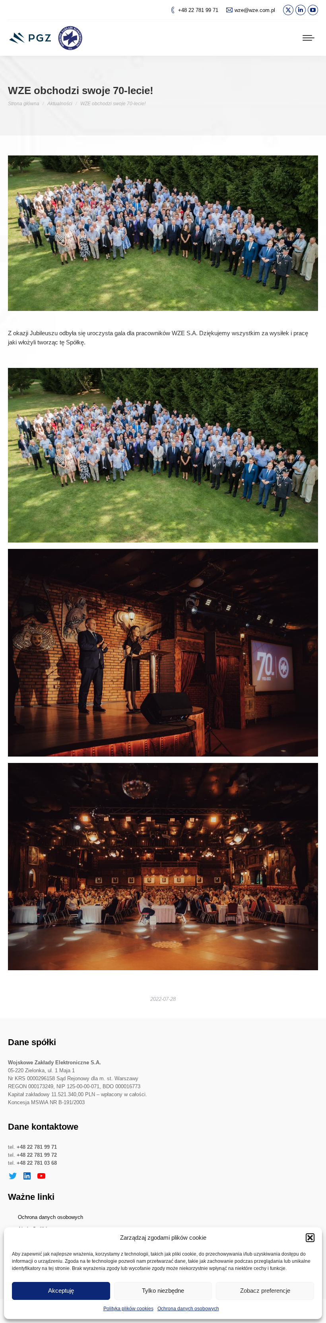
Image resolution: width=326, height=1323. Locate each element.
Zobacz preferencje (265, 1290)
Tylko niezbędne (163, 1290)
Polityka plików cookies (128, 1308)
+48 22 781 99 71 (198, 10)
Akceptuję (61, 1290)
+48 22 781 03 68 (37, 1163)
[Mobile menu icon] (308, 37)
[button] (310, 1238)
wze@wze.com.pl (255, 10)
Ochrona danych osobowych (188, 1308)
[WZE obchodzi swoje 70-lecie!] (163, 455)
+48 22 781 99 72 (37, 1155)
